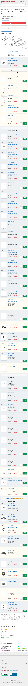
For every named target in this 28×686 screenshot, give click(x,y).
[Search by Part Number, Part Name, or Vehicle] (25, 5)
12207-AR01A (11, 231)
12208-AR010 (11, 58)
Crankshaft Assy (11, 335)
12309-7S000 (11, 323)
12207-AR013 (11, 162)
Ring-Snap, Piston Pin (13, 527)
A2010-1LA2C (11, 447)
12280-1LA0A (11, 590)
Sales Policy (7, 679)
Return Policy (13, 679)
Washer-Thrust (11, 591)
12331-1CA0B (11, 469)
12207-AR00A (11, 201)
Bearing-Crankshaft (12, 134)
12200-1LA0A (11, 333)
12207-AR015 (11, 182)
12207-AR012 (11, 152)
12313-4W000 (11, 353)
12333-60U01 (11, 478)
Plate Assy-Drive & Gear (13, 470)
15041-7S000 (11, 560)
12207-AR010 (11, 133)
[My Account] (23, 1)
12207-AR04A (11, 260)
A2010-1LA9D (11, 392)
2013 (11, 9)
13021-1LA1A (11, 569)
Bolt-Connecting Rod (13, 301)
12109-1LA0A (11, 299)
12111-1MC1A (11, 75)
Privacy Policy (20, 679)
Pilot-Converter (11, 345)
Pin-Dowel (10, 355)
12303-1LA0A (11, 488)
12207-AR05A (11, 270)
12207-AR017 (11, 211)
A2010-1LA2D (11, 458)
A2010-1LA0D (11, 404)
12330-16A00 (11, 343)
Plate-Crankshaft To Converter (15, 480)
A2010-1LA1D (11, 436)
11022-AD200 (11, 364)
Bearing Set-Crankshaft (13, 60)
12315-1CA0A (11, 312)
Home (2, 9)
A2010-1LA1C (11, 425)
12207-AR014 (11, 172)
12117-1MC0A (11, 115)
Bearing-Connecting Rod (13, 76)
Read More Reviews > (23, 638)
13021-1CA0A (11, 579)
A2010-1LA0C (11, 414)
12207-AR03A (11, 250)
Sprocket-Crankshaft (12, 571)
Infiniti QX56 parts (4, 616)
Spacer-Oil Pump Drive (13, 561)
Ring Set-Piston (11, 505)
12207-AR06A (11, 280)
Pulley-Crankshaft (12, 490)
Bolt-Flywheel (11, 313)
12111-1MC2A (11, 85)
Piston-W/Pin (11, 381)
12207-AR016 (11, 191)
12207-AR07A (11, 289)
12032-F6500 (11, 525)
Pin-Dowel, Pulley (12, 366)
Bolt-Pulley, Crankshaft (13, 324)
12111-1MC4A (11, 105)
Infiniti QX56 (6, 9)
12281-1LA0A (11, 602)
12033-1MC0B (11, 514)
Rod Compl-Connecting (13, 538)
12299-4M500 (11, 549)
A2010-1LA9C (11, 379)
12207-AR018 (11, 221)
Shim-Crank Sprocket (12, 550)
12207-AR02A (11, 241)
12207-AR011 (11, 142)
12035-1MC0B (11, 503)
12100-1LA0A (11, 536)
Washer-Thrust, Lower (13, 604)
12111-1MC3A (11, 95)
